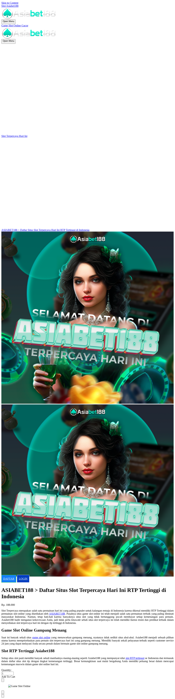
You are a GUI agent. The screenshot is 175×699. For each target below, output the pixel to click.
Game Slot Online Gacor (14, 25)
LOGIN (23, 578)
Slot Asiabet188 (9, 5)
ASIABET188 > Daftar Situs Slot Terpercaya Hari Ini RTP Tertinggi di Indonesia (45, 230)
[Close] (2, 680)
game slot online (41, 637)
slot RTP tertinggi (135, 658)
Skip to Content (9, 2)
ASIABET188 (57, 613)
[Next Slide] (2, 696)
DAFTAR (8, 578)
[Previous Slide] (2, 692)
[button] (87, 676)
